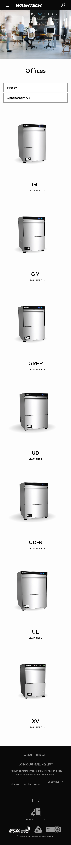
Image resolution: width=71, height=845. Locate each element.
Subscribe (53, 782)
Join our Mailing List (36, 764)
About (28, 755)
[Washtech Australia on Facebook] (32, 800)
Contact (41, 755)
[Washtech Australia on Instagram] (38, 800)
